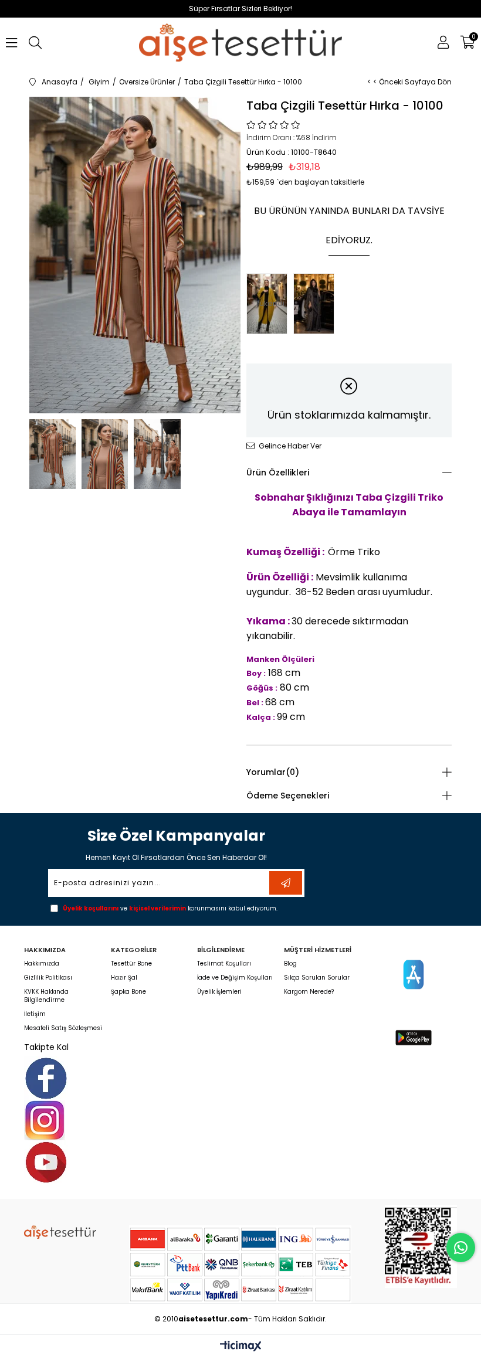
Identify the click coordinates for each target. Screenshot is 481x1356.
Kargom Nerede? (309, 992)
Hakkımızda (41, 964)
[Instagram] (44, 1120)
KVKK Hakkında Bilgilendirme (46, 996)
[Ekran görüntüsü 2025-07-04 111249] (421, 1246)
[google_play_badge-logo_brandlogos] (414, 1037)
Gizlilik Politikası (48, 978)
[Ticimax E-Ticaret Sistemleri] (241, 1347)
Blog (290, 964)
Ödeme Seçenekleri (287, 795)
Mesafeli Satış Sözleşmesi (63, 1028)
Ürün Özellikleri (277, 472)
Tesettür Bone (131, 964)
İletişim (35, 1014)
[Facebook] (46, 1078)
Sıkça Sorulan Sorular (317, 978)
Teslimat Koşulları (224, 964)
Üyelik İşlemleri (219, 992)
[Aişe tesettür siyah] (60, 1232)
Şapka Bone (128, 992)
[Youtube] (46, 1162)
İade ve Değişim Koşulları (235, 978)
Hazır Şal (124, 978)
